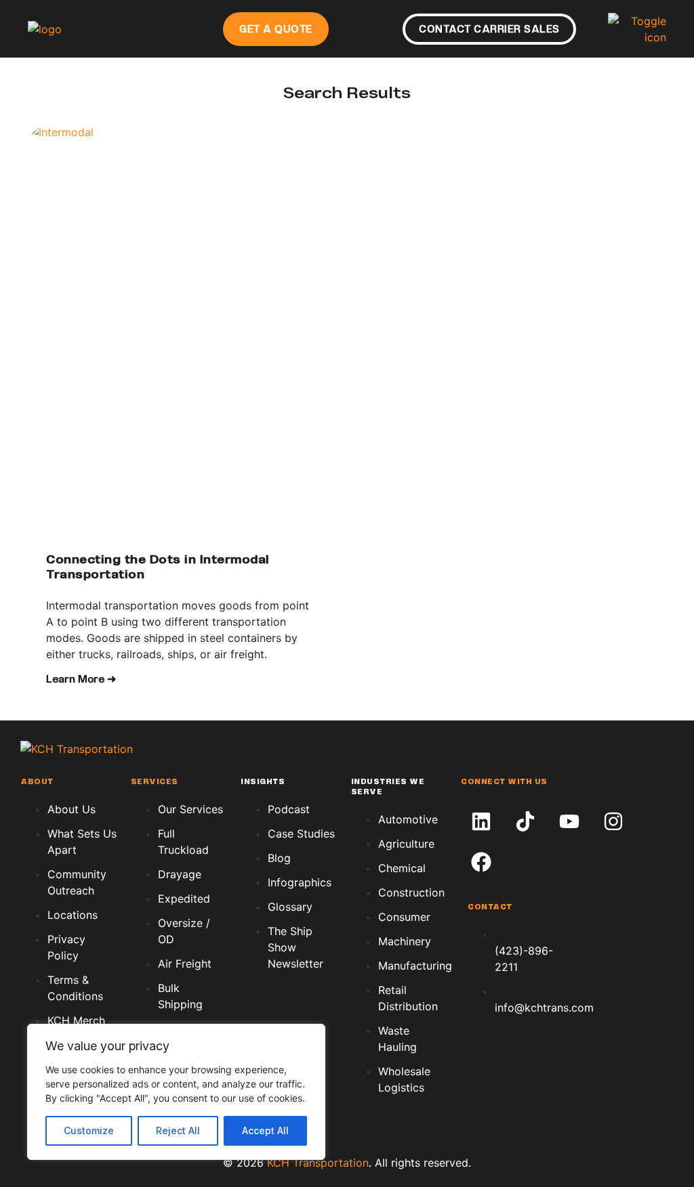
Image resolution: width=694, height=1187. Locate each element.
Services (154, 782)
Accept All (265, 1130)
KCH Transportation (318, 1162)
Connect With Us (504, 782)
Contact (490, 907)
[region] (176, 1092)
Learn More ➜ (81, 679)
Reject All (178, 1130)
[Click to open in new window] (481, 821)
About (37, 782)
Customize (89, 1130)
